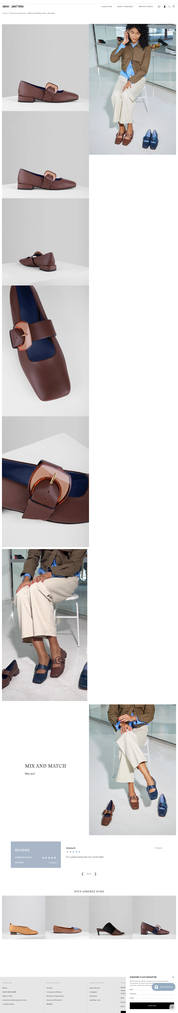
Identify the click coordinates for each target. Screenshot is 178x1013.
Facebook (93, 996)
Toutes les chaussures (17, 13)
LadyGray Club (95, 1000)
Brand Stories (95, 988)
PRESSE (49, 1004)
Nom (122, 998)
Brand (5, 988)
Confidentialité (8, 1004)
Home (5, 13)
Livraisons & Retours (54, 992)
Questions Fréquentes (55, 996)
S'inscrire (152, 1006)
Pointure (124, 1002)
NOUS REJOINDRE (9, 992)
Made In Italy (7, 996)
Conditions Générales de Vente (15, 1000)
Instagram (93, 992)
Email (123, 1006)
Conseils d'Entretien (54, 1000)
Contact (50, 988)
